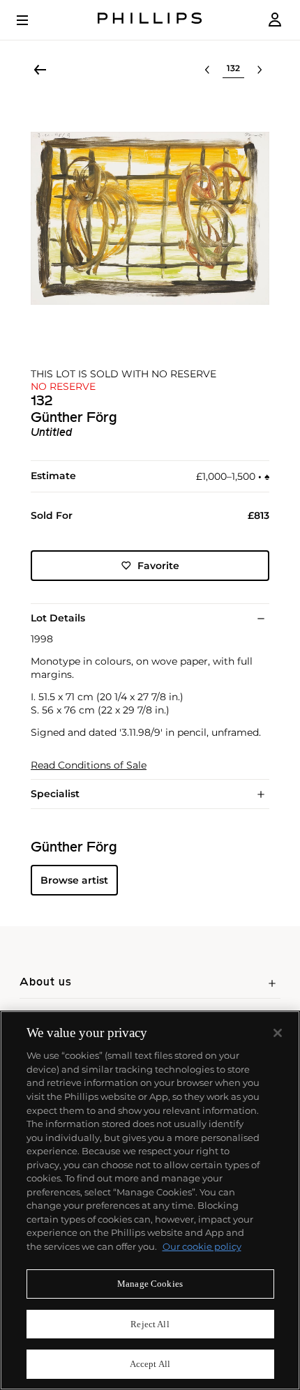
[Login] (275, 20)
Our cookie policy (202, 1246)
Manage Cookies (150, 1283)
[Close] (277, 1033)
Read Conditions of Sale (89, 765)
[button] (150, 218)
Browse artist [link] (74, 880)
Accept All (150, 1364)
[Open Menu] (32, 20)
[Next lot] (259, 70)
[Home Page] (150, 20)
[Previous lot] (207, 70)
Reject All (149, 1324)
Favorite (158, 565)
